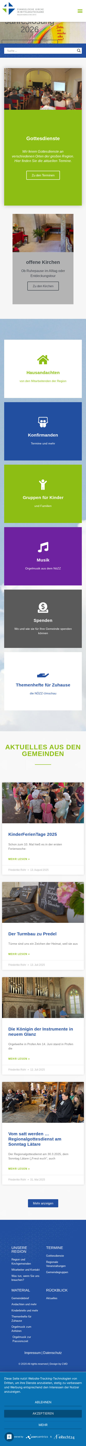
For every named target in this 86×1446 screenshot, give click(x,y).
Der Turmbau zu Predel (32, 933)
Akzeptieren (43, 1413)
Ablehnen (43, 1402)
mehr (43, 1425)
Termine (54, 1248)
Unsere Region (19, 1250)
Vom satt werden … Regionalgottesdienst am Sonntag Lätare (34, 1139)
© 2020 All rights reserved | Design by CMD (43, 1363)
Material (20, 1290)
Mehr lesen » (19, 859)
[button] (80, 11)
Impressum (32, 1353)
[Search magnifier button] (79, 51)
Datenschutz (52, 1353)
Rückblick (57, 1290)
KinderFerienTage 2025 (32, 834)
